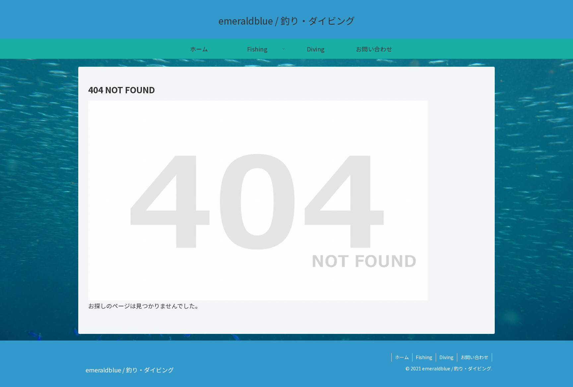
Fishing (424, 357)
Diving (446, 357)
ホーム (402, 357)
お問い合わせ (474, 357)
